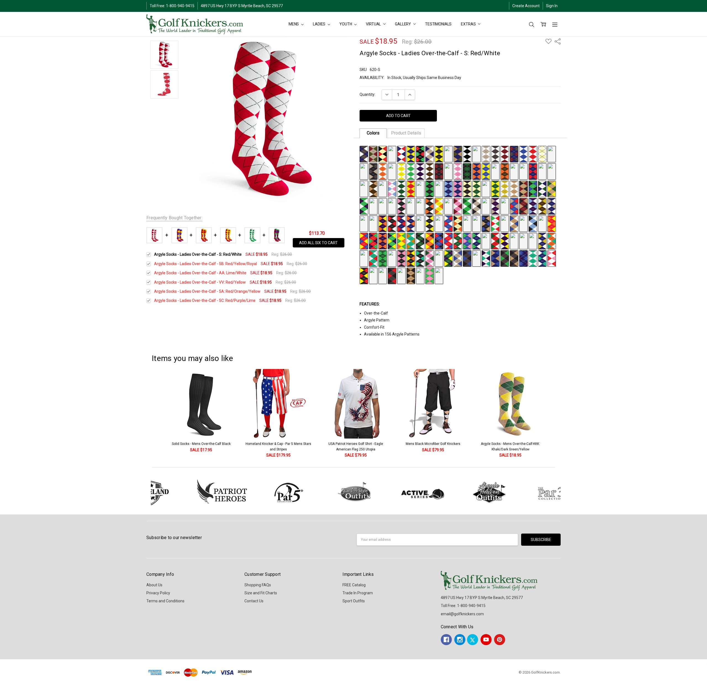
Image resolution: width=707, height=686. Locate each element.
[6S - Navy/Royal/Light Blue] (373, 275)
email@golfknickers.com (462, 614)
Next (563, 413)
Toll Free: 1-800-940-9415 (172, 6)
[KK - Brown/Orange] (505, 171)
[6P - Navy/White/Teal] (542, 258)
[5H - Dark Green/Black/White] (420, 240)
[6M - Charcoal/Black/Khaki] (514, 258)
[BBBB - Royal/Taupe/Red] (514, 206)
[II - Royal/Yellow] (486, 171)
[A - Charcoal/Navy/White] (364, 153)
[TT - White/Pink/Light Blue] (392, 188)
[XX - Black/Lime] (430, 188)
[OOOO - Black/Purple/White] (439, 223)
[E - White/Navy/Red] (401, 153)
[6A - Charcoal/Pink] (401, 258)
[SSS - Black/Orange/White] (430, 206)
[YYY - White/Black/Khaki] (486, 206)
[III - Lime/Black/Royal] (533, 188)
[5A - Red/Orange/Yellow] (552, 223)
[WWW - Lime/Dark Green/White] (467, 206)
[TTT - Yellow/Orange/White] (439, 206)
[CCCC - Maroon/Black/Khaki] (523, 206)
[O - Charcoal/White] (495, 153)
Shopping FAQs (257, 585)
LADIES (319, 24)
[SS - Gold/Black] (383, 188)
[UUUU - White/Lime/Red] (495, 223)
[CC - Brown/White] (430, 171)
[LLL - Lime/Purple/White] (364, 206)
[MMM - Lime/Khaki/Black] (373, 206)
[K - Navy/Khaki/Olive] (458, 153)
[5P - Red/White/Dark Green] (495, 240)
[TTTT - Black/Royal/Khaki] (486, 223)
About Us (154, 585)
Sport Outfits (353, 601)
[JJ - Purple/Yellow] (495, 171)
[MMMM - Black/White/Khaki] (420, 223)
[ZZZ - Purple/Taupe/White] (495, 206)
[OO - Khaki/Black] (542, 171)
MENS (294, 24)
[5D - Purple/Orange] (383, 240)
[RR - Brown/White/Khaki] (373, 188)
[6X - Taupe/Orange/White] (420, 275)
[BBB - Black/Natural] (467, 188)
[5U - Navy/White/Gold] (542, 240)
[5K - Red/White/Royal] (448, 240)
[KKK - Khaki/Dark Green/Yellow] (552, 188)
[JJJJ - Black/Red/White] (392, 223)
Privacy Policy (158, 593)
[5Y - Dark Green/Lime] (383, 258)
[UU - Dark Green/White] (401, 188)
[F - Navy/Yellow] (411, 153)
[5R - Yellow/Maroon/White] (514, 240)
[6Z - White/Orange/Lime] (439, 275)
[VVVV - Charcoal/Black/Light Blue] (505, 223)
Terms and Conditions (165, 601)
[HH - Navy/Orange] (477, 171)
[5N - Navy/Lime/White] (477, 240)
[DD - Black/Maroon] (439, 171)
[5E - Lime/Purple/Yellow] (392, 240)
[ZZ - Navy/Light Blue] (448, 188)
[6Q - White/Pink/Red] (552, 258)
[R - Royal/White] (523, 153)
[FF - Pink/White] (458, 171)
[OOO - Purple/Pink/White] (392, 206)
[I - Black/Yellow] (439, 153)
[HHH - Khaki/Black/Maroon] (523, 188)
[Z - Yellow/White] (401, 171)
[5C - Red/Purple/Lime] (373, 240)
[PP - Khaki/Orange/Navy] (552, 171)
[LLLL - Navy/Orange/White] (411, 223)
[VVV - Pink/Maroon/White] (458, 206)
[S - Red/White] (533, 153)
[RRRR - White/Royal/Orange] (467, 223)
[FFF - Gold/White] (505, 188)
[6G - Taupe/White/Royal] (458, 258)
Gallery (403, 24)
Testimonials (438, 24)
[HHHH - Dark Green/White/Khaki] (373, 223)
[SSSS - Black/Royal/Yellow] (477, 223)
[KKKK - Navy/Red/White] (401, 223)
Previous (148, 413)
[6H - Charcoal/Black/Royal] (467, 258)
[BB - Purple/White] (420, 171)
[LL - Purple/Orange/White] (514, 171)
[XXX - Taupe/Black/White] (477, 206)
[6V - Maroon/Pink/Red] (401, 275)
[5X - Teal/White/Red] (373, 258)
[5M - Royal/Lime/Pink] (467, 240)
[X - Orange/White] (383, 171)
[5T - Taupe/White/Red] (533, 240)
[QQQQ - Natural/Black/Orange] (458, 223)
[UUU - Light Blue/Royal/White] (448, 206)
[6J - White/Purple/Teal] (486, 258)
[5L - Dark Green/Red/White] (458, 240)
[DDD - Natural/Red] (486, 188)
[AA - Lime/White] (411, 171)
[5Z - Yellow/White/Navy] (392, 258)
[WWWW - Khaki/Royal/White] (514, 223)
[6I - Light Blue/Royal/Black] (477, 258)
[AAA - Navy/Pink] (458, 188)
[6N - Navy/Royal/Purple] (523, 258)
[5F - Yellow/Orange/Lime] (401, 240)
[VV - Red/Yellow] (411, 188)
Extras (468, 24)
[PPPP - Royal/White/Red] (448, 223)
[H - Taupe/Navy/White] (430, 153)
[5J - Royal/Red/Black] (439, 240)
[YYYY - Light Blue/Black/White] (533, 223)
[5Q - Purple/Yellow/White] (505, 240)
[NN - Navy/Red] (533, 171)
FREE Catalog (354, 585)
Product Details (406, 133)
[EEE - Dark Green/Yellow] (495, 188)
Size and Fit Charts (260, 593)
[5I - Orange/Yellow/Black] (430, 240)
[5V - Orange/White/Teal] (552, 240)
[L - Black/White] (467, 153)
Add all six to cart (318, 243)
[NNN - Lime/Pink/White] (383, 206)
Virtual (374, 24)
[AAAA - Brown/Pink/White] (505, 206)
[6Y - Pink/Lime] (430, 275)
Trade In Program (357, 593)
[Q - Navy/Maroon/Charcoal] (514, 153)
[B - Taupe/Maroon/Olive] (373, 153)
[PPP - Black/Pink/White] (401, 206)
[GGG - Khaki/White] (514, 188)
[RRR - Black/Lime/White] (420, 206)
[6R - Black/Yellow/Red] (364, 275)
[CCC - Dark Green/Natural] (477, 188)
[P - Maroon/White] (505, 153)
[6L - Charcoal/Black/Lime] (505, 258)
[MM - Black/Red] (523, 171)
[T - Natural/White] (542, 153)
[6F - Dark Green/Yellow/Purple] (448, 258)
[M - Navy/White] (477, 153)
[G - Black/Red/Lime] (420, 153)
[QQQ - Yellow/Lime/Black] (411, 206)
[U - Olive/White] (552, 153)
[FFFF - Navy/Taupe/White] (552, 206)
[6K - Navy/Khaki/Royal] (495, 258)
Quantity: (367, 94)
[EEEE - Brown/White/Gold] (542, 206)
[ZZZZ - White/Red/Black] (542, 223)
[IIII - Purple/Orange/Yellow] (383, 223)
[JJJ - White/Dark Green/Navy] (542, 188)
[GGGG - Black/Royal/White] (364, 223)
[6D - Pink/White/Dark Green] (430, 258)
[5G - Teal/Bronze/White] (411, 240)
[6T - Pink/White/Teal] (383, 275)
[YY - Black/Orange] (439, 188)
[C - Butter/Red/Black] (383, 153)
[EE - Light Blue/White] (448, 171)
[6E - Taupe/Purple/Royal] (439, 258)
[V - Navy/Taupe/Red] (364, 171)
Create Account (526, 6)
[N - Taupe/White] (486, 153)
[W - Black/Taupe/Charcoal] (373, 171)
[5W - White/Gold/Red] (364, 258)
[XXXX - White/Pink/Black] (523, 223)
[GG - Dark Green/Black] (467, 171)
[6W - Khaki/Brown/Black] (411, 275)
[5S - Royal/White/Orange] (523, 240)
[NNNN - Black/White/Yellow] (430, 223)
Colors (373, 133)
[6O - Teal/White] (533, 258)
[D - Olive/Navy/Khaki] (392, 153)
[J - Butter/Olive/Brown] (448, 153)
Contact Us (253, 601)
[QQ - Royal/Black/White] (364, 188)
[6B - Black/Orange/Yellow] (411, 258)
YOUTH (346, 24)
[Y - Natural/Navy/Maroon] (392, 171)
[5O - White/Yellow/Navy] (486, 240)
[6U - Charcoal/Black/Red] (392, 275)
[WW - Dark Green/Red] (420, 188)
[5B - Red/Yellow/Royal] (364, 240)
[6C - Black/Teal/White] (420, 258)
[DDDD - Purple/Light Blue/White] (533, 206)
